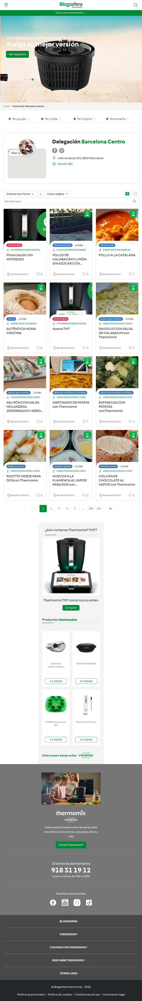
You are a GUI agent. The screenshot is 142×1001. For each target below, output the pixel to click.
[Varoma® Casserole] (86, 646)
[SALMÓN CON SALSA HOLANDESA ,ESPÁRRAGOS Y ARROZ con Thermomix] (25, 376)
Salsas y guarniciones (111, 319)
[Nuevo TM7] (71, 303)
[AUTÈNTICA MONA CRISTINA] (25, 303)
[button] (136, 5)
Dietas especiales (62, 245)
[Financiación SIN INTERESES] (25, 229)
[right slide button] (16, 79)
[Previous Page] (31, 508)
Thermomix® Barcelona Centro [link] (28, 106)
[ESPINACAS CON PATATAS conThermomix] (117, 376)
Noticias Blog (14, 245)
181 (99, 508)
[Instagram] (77, 903)
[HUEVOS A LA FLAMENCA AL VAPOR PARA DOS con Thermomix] (71, 450)
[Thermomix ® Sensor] (86, 704)
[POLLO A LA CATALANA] (117, 229)
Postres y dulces (108, 466)
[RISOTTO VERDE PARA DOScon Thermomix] (25, 450)
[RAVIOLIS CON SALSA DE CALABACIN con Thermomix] (117, 303)
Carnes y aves (107, 245)
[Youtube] (65, 903)
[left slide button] (6, 79)
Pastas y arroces (16, 466)
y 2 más (37, 392)
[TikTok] (89, 903)
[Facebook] (53, 903)
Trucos (11, 319)
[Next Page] (110, 508)
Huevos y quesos (62, 466)
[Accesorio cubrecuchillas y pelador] (56, 646)
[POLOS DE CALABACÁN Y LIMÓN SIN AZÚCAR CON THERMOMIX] (71, 229)
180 (91, 508)
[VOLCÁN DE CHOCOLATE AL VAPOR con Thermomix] (117, 450)
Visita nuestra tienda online (69, 12)
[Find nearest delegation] (6, 5)
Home (6, 106)
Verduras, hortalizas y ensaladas (70, 392)
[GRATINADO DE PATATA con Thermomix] (71, 376)
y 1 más (79, 245)
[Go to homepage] (71, 5)
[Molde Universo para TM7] (56, 704)
